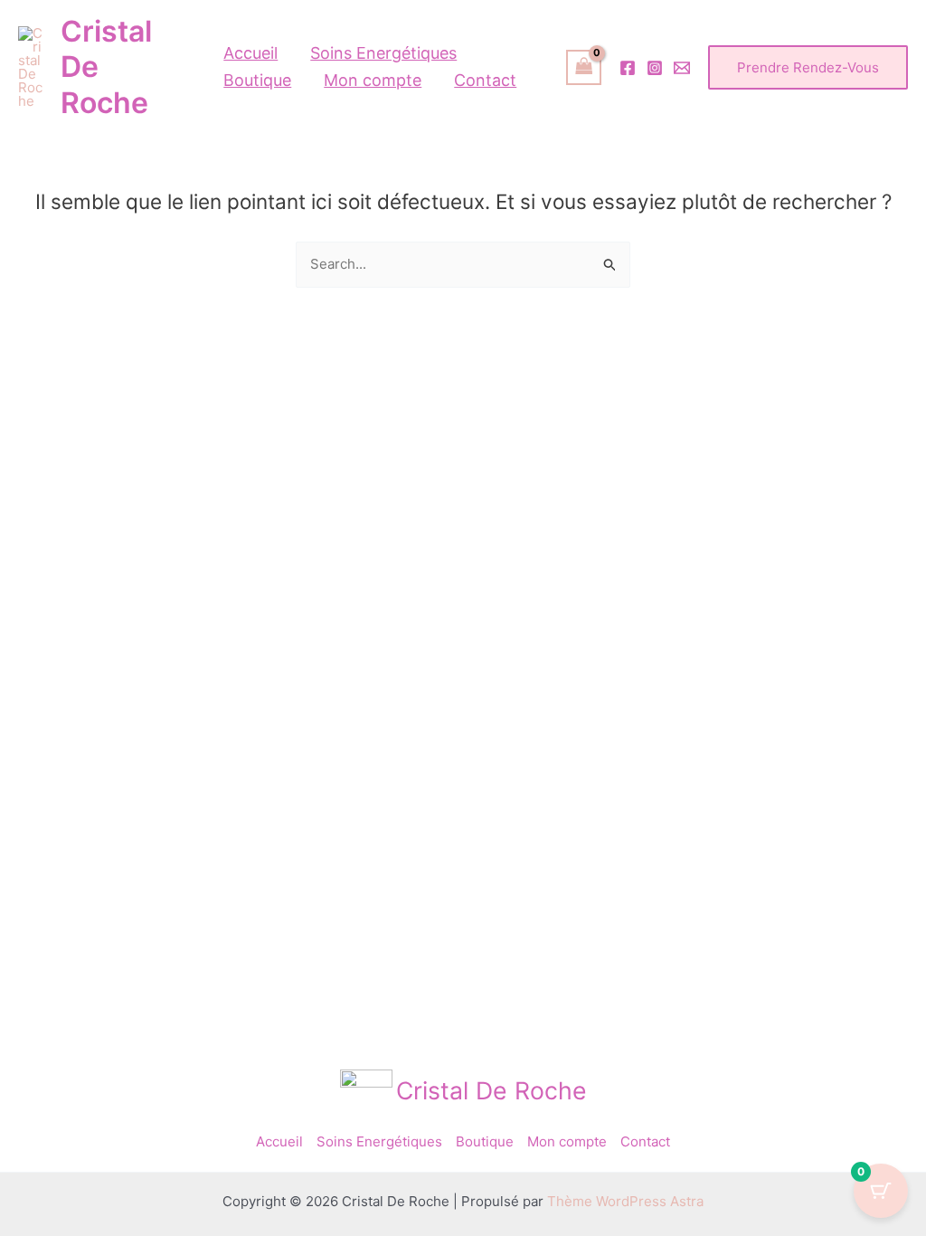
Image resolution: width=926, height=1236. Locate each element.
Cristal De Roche (491, 1090)
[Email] (682, 68)
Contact (645, 1141)
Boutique (485, 1141)
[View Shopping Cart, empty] (584, 67)
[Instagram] (655, 68)
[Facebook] (627, 68)
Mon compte (567, 1141)
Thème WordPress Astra (625, 1201)
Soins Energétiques (379, 1141)
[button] (808, 67)
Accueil (279, 1141)
